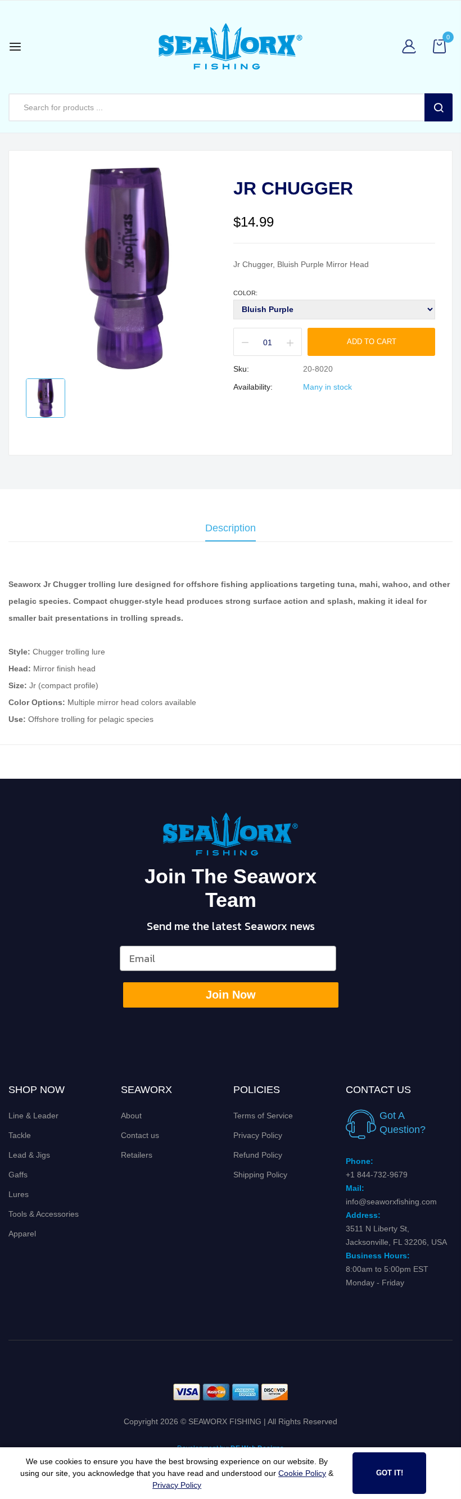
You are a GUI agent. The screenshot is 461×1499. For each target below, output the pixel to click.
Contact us (140, 1135)
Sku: (241, 369)
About (131, 1115)
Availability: (253, 387)
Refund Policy (257, 1154)
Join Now (231, 994)
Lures (18, 1194)
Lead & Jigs (29, 1154)
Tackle (19, 1135)
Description (230, 528)
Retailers (136, 1154)
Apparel (22, 1233)
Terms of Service (263, 1115)
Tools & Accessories (43, 1213)
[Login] (412, 46)
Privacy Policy (257, 1135)
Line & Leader (33, 1115)
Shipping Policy (260, 1174)
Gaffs (18, 1174)
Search (438, 107)
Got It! (389, 1473)
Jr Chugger (293, 188)
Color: (245, 293)
